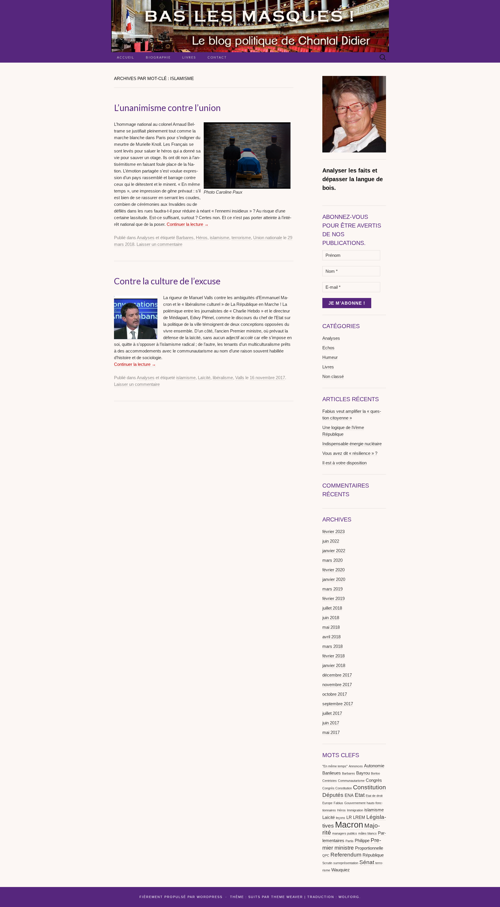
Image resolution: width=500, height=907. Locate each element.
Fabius (338, 803)
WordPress (210, 897)
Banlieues (331, 772)
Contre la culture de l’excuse (167, 281)
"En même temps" (335, 766)
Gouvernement (354, 803)
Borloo (375, 773)
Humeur (330, 357)
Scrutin (327, 863)
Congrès (374, 780)
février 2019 (333, 598)
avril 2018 (331, 636)
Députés (332, 795)
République (373, 855)
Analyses (146, 237)
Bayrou (363, 772)
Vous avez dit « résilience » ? (349, 453)
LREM (359, 817)
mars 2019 (332, 588)
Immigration (355, 810)
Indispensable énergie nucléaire (352, 443)
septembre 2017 (337, 703)
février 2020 (333, 569)
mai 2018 (331, 627)
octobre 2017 (334, 694)
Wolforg (349, 897)
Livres (189, 57)
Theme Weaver (287, 897)
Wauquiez (340, 869)
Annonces (356, 766)
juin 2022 (330, 541)
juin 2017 (330, 722)
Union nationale (267, 237)
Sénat (366, 862)
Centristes (329, 780)
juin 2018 (330, 617)
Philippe (362, 840)
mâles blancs (367, 833)
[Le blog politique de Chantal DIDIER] (250, 26)
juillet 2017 (332, 713)
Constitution (369, 787)
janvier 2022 (333, 550)
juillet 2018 (332, 608)
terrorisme (241, 237)
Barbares (185, 237)
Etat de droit (374, 795)
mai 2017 (331, 732)
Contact (217, 57)
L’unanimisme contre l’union (167, 107)
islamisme (219, 237)
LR (349, 817)
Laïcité (204, 377)
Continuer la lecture (188, 224)
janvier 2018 (333, 665)
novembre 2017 (337, 684)
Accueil (125, 57)
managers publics (344, 833)
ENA (349, 795)
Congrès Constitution (337, 788)
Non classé (333, 376)
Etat (360, 795)
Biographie (158, 57)
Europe (327, 803)
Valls (239, 377)
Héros (201, 237)
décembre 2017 (337, 674)
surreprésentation (345, 863)
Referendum (345, 855)
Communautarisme (351, 780)
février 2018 (333, 655)
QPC (325, 855)
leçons (340, 817)
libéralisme (223, 377)
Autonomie (374, 765)
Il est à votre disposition (344, 462)
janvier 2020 (333, 579)
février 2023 (333, 531)
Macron (349, 824)
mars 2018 (332, 646)
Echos (328, 347)
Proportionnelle (369, 848)
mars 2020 (332, 560)
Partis (349, 841)
